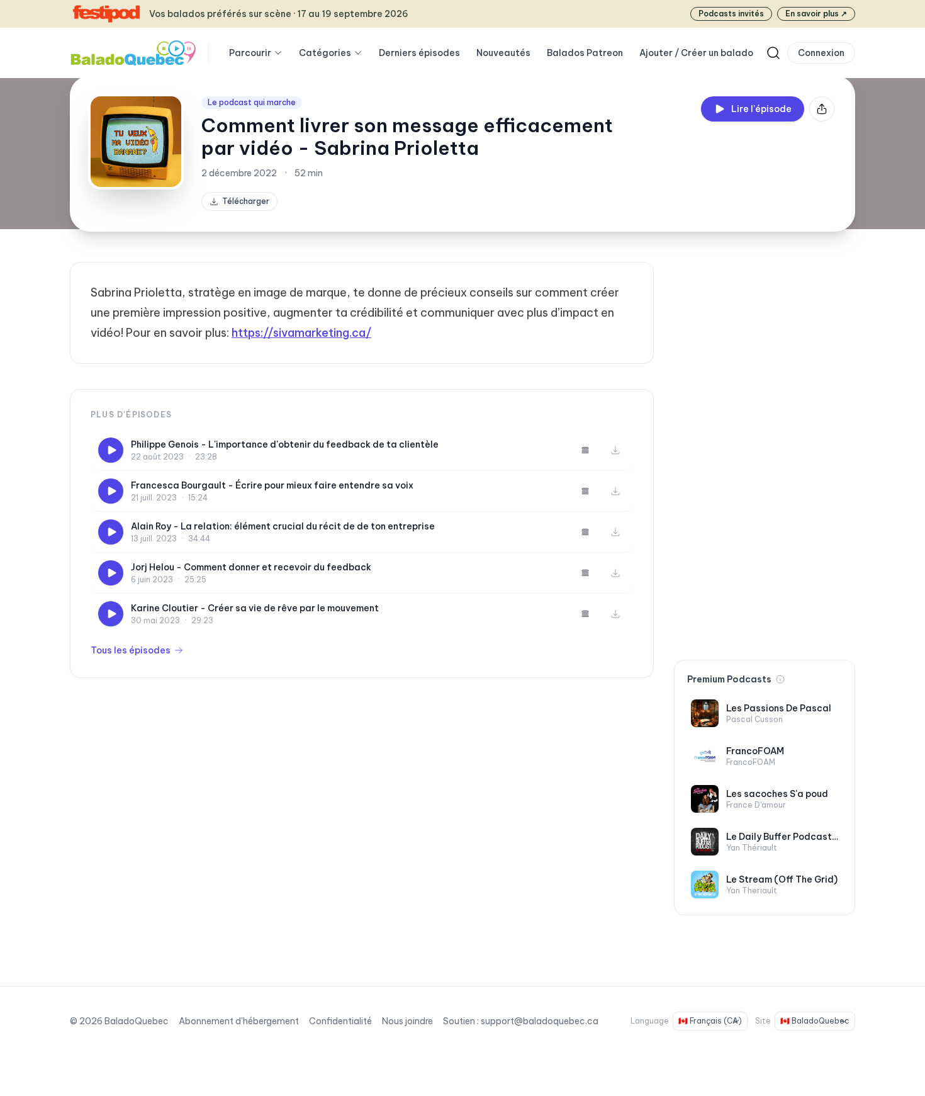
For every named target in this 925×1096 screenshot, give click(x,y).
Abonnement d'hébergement (239, 1021)
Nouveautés (503, 53)
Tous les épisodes (131, 650)
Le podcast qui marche (252, 102)
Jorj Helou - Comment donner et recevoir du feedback (251, 567)
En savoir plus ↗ (816, 13)
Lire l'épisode (761, 109)
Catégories (325, 53)
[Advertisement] (764, 451)
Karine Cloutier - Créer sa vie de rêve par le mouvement (255, 608)
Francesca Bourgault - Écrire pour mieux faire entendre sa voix (272, 485)
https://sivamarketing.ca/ (301, 332)
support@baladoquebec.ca (539, 1021)
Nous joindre (407, 1021)
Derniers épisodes (419, 53)
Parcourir (250, 53)
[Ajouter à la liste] (585, 450)
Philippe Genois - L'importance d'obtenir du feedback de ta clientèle (285, 444)
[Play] (110, 450)
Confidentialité (340, 1021)
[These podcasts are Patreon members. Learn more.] (780, 679)
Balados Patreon (585, 53)
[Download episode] (615, 450)
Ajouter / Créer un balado (696, 53)
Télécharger (245, 201)
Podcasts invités (731, 13)
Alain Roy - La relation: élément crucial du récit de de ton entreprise (283, 526)
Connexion (821, 53)
